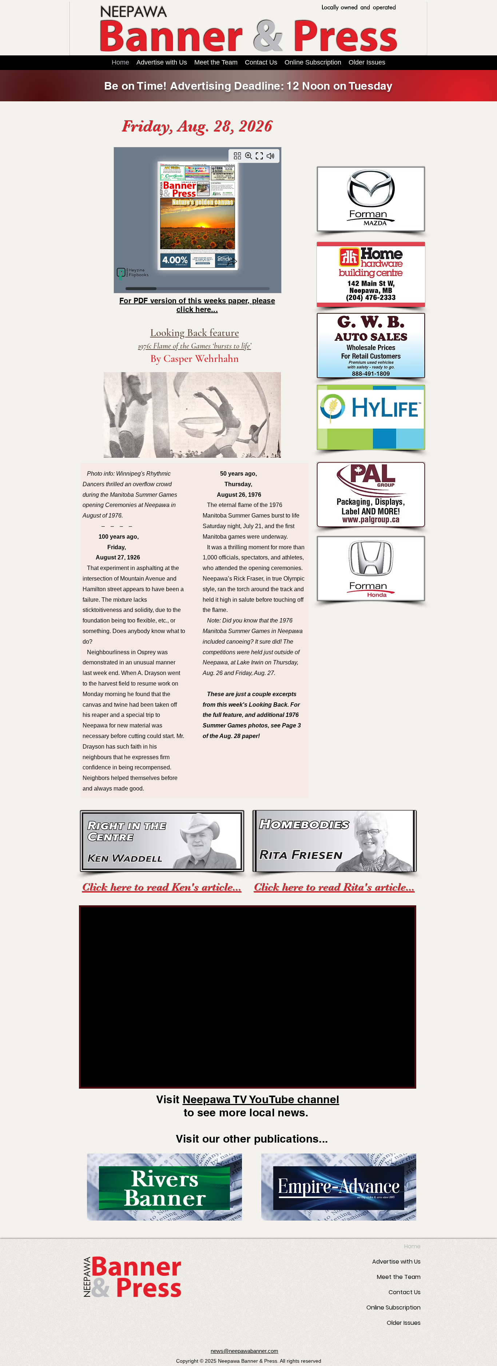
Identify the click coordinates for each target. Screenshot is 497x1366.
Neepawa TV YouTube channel (261, 1099)
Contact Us (405, 1292)
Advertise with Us (396, 1261)
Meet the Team (399, 1277)
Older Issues (404, 1323)
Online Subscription (393, 1307)
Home (412, 1246)
